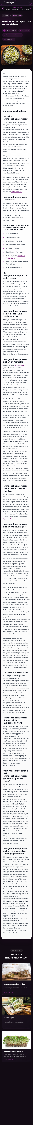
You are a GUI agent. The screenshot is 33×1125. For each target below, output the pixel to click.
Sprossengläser (19, 365)
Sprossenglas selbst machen (12, 519)
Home (6, 15)
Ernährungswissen (17, 15)
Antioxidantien (16, 192)
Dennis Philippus (10, 30)
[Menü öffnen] (30, 3)
